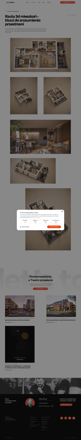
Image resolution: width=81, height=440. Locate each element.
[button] (25, 226)
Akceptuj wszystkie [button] (54, 226)
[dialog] (40, 220)
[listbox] (62, 211)
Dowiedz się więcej (36, 217)
